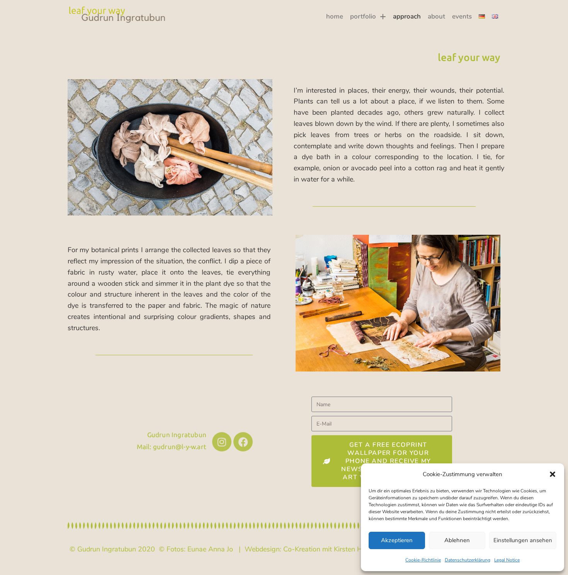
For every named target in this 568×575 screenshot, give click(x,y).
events (462, 16)
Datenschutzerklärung (467, 560)
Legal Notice (507, 560)
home (334, 16)
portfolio (363, 16)
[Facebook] (243, 441)
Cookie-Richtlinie (423, 560)
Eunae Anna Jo (210, 549)
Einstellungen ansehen (522, 540)
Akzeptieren (397, 540)
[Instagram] (221, 441)
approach (407, 16)
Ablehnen (457, 540)
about (436, 16)
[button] (552, 474)
